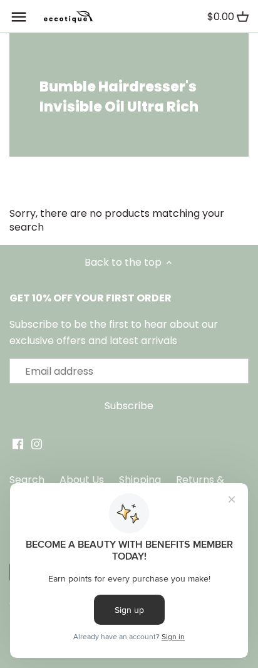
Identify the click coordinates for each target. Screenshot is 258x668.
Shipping (140, 479)
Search (26, 479)
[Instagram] (36, 444)
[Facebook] (18, 444)
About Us (81, 479)
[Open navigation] (18, 17)
